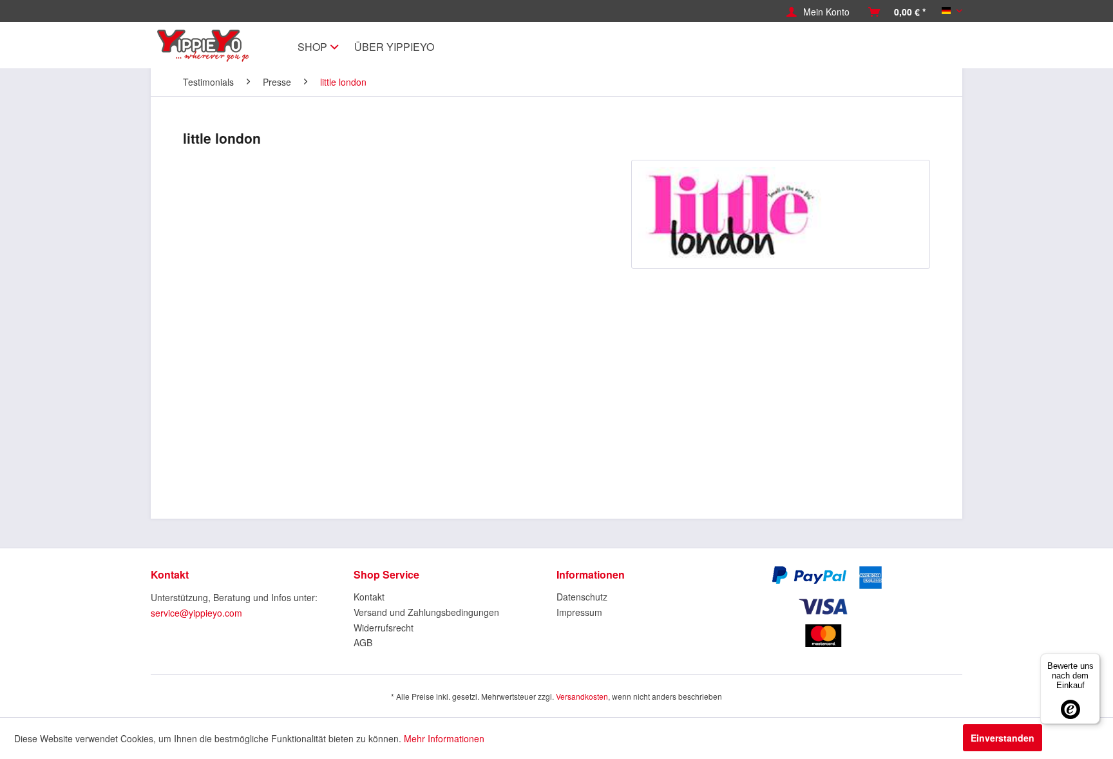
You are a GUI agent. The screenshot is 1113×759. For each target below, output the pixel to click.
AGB (363, 642)
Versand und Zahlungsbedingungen (426, 612)
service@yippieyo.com (196, 612)
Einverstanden (1002, 737)
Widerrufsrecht (384, 627)
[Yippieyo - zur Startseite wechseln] (206, 46)
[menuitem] (818, 11)
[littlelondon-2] (780, 214)
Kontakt (369, 596)
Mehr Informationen (444, 738)
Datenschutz (581, 596)
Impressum (579, 612)
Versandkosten (582, 696)
